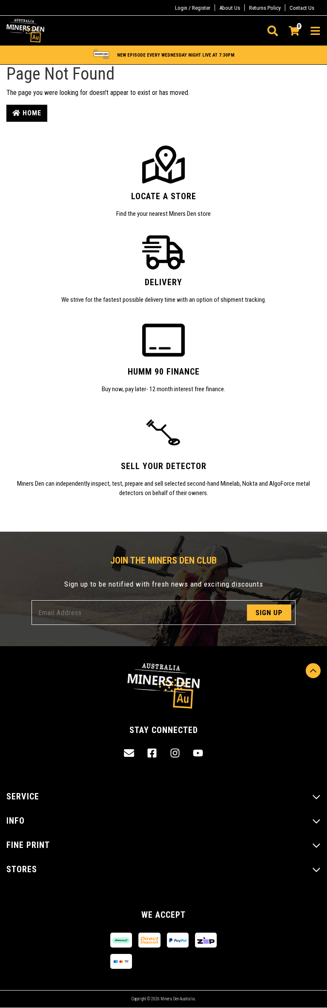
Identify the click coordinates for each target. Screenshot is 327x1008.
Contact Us (302, 8)
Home (30, 113)
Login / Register (192, 8)
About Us (229, 8)
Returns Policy (265, 8)
